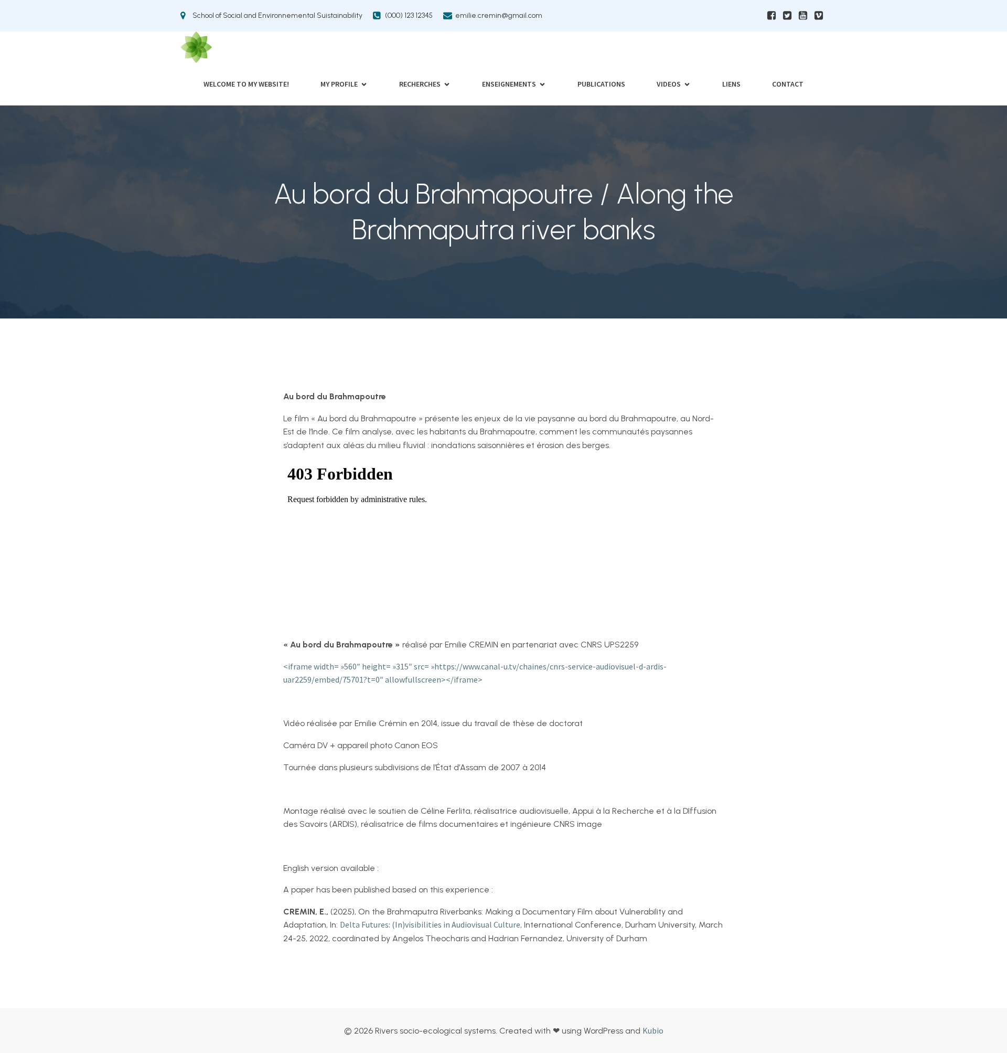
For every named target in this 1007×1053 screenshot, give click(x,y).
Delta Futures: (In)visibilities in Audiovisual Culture (430, 924)
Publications (601, 84)
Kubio (652, 1030)
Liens (731, 84)
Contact (788, 84)
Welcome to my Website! (246, 84)
